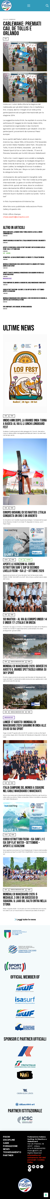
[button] (29, 5)
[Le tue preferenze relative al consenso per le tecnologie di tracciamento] (46, 1195)
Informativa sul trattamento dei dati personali (36, 1157)
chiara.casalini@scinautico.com (16, 217)
